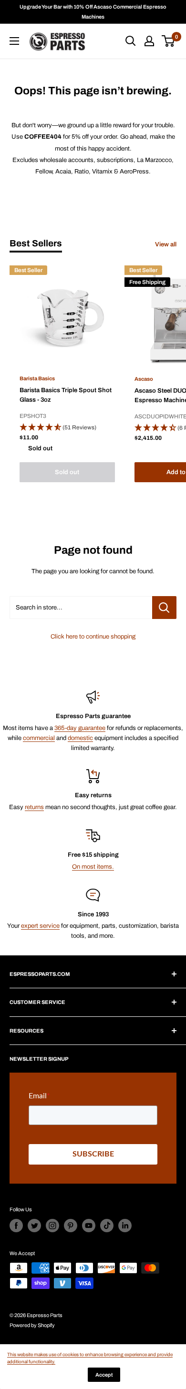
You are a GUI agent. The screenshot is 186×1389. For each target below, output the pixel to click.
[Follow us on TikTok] (107, 1225)
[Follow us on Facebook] (16, 1225)
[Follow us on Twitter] (34, 1225)
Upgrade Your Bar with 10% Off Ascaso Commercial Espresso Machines (93, 12)
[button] (67, 428)
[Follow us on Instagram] (52, 1225)
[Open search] (130, 41)
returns (34, 807)
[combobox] (81, 607)
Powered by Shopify (32, 1325)
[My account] (149, 41)
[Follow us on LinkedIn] (125, 1225)
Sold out (67, 472)
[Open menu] (14, 41)
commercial (39, 738)
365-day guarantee (79, 728)
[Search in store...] (164, 607)
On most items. (93, 866)
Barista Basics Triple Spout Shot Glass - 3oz (66, 395)
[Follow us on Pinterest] (70, 1225)
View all (165, 244)
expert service (40, 926)
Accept (104, 1375)
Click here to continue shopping (93, 636)
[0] (169, 41)
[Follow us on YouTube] (88, 1225)
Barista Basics (37, 378)
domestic (80, 738)
